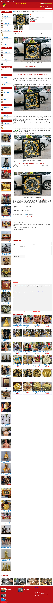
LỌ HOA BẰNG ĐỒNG (6, 69)
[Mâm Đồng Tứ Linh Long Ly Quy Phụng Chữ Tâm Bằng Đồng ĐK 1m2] (6, 137)
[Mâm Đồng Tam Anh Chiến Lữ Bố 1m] (37, 373)
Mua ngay (32, 21)
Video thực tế (4, 575)
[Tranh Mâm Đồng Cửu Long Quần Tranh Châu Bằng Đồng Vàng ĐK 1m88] (27, 319)
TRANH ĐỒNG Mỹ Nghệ (6, 92)
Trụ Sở (2, 587)
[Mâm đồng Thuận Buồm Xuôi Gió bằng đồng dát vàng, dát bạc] (27, 346)
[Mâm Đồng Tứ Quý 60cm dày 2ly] (27, 386)
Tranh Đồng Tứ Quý (6, 90)
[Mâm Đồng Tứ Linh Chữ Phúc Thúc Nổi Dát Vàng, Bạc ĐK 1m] (27, 333)
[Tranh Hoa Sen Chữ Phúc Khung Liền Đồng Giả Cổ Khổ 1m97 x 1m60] (6, 149)
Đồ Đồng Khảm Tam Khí (7, 123)
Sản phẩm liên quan (17, 314)
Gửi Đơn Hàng (15, 282)
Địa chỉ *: (34, 244)
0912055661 (45, 3)
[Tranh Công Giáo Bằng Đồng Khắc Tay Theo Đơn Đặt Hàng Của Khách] (6, 517)
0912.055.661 (3, 601)
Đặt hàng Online (16, 240)
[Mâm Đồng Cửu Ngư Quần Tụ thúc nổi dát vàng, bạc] (47, 333)
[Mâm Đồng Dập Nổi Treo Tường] (27, 359)
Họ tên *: (14, 242)
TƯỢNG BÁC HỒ (6, 59)
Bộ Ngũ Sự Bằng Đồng (7, 30)
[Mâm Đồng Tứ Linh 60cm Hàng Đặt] (27, 373)
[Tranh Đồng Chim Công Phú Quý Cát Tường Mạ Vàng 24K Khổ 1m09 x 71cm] (6, 260)
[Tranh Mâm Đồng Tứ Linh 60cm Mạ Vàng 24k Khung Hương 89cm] (37, 359)
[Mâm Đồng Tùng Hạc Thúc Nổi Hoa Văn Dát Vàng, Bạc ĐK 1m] (17, 333)
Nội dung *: (14, 246)
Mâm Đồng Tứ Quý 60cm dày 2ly (27, 391)
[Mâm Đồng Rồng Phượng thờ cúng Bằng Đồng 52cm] (47, 359)
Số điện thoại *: (35, 242)
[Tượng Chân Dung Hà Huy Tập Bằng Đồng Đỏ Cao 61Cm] (6, 443)
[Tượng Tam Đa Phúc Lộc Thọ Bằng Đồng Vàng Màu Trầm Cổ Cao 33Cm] (6, 357)
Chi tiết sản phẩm (17, 31)
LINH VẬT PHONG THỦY (6, 107)
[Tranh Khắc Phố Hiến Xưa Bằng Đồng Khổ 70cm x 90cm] (6, 186)
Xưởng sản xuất (20, 587)
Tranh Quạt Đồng (6, 97)
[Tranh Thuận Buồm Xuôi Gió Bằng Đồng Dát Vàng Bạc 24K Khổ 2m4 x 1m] (6, 235)
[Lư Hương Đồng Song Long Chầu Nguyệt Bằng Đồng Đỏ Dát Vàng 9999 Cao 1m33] (6, 272)
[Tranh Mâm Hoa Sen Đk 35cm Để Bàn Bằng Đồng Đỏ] (47, 319)
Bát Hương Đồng (6, 25)
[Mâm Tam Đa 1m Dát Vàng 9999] (47, 373)
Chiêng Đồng (5, 77)
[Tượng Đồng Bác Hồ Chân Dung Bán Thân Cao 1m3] (6, 431)
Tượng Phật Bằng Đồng (7, 52)
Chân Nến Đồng (6, 37)
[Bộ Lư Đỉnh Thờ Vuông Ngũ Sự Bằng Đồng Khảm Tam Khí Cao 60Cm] (6, 529)
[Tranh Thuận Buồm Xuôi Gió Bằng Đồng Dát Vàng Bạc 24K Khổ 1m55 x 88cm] (6, 223)
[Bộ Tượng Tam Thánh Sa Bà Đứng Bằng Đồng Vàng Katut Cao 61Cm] (6, 566)
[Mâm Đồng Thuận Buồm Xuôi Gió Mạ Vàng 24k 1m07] (47, 346)
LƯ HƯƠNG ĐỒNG (6, 16)
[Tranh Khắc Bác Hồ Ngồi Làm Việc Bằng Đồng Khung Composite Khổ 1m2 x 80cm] (6, 394)
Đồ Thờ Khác (5, 44)
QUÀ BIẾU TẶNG (6, 115)
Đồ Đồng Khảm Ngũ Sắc (7, 125)
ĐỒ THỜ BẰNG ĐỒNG (6, 23)
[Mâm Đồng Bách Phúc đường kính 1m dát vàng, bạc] (17, 346)
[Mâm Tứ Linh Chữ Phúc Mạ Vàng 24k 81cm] (17, 386)
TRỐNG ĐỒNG (5, 84)
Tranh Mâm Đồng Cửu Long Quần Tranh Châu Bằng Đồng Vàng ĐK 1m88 (27, 325)
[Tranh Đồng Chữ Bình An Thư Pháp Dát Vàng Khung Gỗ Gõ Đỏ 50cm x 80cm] (6, 492)
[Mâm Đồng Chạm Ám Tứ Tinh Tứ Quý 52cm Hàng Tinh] (47, 386)
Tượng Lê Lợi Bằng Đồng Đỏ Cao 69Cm (6, 351)
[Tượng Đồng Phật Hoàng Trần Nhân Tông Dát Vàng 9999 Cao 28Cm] (6, 321)
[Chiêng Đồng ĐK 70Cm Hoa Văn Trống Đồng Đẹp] (6, 309)
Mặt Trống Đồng (6, 82)
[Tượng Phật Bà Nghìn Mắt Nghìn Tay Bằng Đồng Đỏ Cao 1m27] (6, 480)
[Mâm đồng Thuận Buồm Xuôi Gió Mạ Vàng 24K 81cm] (17, 359)
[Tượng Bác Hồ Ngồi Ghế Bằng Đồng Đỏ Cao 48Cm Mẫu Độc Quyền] (6, 174)
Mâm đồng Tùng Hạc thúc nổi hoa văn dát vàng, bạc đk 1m (30, 161)
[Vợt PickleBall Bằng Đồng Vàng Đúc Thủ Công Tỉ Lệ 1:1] (6, 406)
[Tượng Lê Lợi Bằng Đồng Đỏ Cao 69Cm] (6, 346)
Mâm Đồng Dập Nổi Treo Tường (27, 364)
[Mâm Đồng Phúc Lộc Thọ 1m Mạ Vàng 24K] (37, 386)
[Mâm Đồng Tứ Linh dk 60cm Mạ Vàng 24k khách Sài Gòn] (17, 373)
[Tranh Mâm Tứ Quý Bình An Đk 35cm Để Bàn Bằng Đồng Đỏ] (37, 319)
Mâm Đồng (5, 99)
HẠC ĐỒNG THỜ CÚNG (6, 18)
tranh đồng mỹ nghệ (24, 214)
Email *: (14, 244)
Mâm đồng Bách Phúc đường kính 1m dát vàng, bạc (27, 113)
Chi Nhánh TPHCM (4, 598)
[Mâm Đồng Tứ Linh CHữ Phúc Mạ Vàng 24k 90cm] (37, 346)
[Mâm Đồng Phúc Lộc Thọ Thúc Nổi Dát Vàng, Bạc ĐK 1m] (37, 333)
